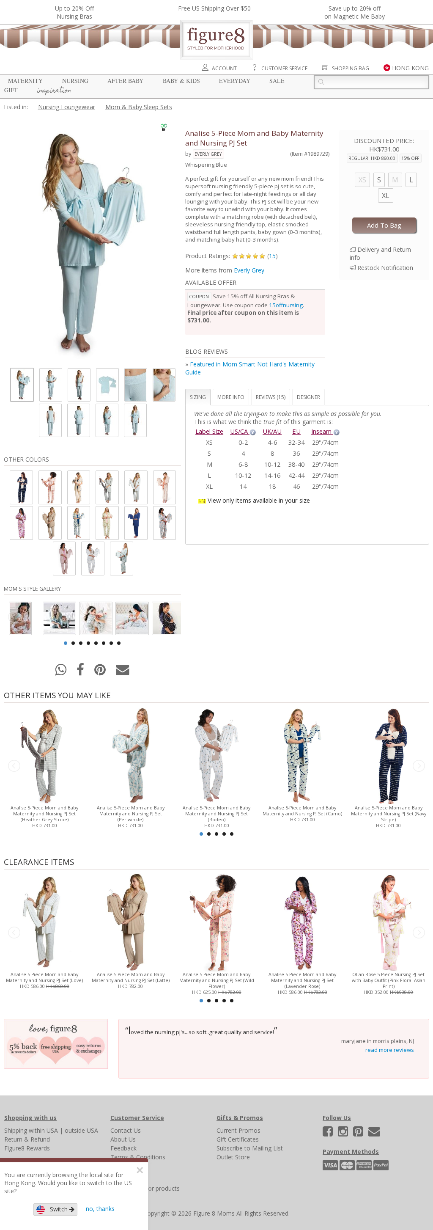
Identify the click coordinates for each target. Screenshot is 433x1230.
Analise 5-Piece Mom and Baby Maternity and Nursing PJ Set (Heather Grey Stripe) (44, 814)
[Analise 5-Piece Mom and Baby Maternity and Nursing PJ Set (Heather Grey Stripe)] (44, 755)
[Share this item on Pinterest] (100, 672)
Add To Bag (384, 225)
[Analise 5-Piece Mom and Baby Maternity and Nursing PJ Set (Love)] (44, 921)
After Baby (125, 81)
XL (385, 195)
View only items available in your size (259, 500)
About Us (123, 1139)
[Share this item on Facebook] (81, 672)
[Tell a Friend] (122, 672)
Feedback (123, 1148)
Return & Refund (27, 1139)
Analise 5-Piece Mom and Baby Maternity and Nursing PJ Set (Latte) (131, 977)
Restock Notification (385, 268)
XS (362, 179)
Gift (11, 90)
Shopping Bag (350, 68)
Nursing (75, 81)
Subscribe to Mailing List (249, 1148)
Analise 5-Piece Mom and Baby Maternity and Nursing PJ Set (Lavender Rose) (302, 980)
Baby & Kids (181, 81)
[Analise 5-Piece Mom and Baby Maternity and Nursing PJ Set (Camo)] (302, 755)
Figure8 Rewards (27, 1148)
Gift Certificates (237, 1139)
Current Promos (238, 1130)
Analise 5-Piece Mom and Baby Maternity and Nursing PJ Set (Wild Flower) (216, 980)
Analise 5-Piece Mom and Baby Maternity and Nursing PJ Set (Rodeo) (216, 814)
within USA (43, 1130)
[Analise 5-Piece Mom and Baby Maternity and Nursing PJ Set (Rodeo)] (216, 755)
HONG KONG (410, 68)
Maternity (25, 81)
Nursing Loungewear (66, 107)
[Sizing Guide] (252, 431)
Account (224, 68)
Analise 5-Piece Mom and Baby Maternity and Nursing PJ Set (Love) (44, 977)
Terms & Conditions (137, 1157)
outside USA (81, 1130)
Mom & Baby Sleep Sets (138, 107)
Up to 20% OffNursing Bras (74, 12)
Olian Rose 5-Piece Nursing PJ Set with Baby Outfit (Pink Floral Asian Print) (388, 980)
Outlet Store (233, 1157)
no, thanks (100, 1209)
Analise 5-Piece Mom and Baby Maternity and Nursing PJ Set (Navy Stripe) (388, 814)
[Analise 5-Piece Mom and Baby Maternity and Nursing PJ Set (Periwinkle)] (130, 755)
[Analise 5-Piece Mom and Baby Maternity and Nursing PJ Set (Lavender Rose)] (302, 921)
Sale (277, 81)
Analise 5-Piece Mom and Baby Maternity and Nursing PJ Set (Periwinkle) (130, 814)
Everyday (234, 81)
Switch (57, 1209)
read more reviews (389, 1050)
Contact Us (125, 1130)
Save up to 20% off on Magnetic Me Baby (354, 12)
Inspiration (54, 91)
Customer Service (284, 68)
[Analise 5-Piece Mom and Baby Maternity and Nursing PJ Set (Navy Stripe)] (388, 755)
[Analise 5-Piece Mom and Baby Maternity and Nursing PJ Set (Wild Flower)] (216, 921)
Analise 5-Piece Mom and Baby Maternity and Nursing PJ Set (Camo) (302, 811)
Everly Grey (208, 154)
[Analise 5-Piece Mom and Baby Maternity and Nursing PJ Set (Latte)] (130, 921)
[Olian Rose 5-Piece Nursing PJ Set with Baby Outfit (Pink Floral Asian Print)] (388, 921)
